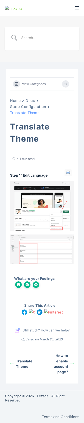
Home (15, 100)
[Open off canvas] (77, 8)
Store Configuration (28, 106)
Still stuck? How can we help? (46, 330)
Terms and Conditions (60, 416)
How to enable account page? (61, 363)
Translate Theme (24, 364)
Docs (30, 100)
